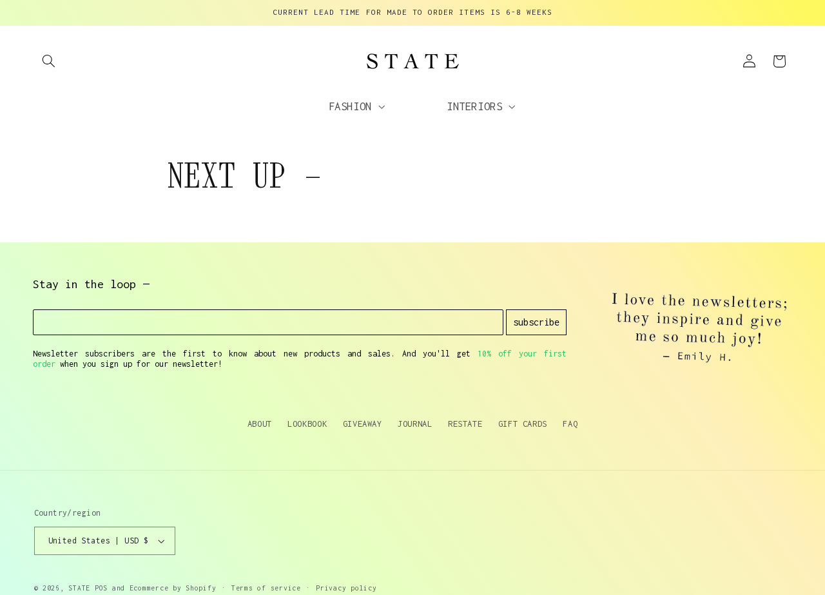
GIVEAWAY (362, 423)
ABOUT (260, 423)
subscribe (536, 322)
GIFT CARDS (522, 423)
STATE (79, 588)
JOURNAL (415, 423)
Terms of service (266, 588)
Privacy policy (346, 588)
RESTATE (465, 423)
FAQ (570, 423)
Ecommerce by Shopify (173, 588)
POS (101, 588)
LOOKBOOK (307, 423)
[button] (49, 61)
